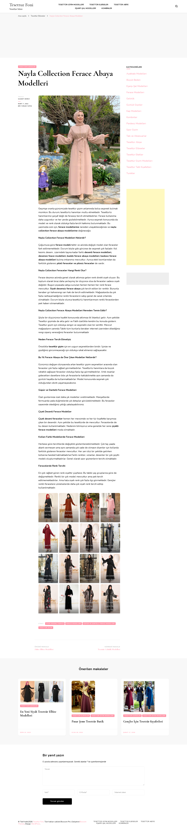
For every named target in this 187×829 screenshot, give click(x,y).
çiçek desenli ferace (55, 623)
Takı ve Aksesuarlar (136, 135)
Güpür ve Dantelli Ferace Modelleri (99, 623)
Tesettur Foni (21, 4)
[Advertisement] (93, 37)
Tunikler (130, 173)
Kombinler (107, 8)
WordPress (35, 824)
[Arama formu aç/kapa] (176, 6)
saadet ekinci (24, 99)
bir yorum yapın (25, 106)
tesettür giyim (45, 628)
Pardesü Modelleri (136, 123)
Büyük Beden (133, 79)
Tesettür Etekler (134, 154)
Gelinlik (130, 98)
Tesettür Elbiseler (98, 4)
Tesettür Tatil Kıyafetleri (138, 167)
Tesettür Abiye (121, 4)
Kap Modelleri (133, 111)
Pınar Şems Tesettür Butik (88, 721)
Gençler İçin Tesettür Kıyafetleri (143, 721)
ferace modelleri (73, 623)
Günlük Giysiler (134, 104)
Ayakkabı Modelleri (136, 73)
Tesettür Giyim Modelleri (71, 4)
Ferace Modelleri (135, 92)
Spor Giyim (132, 129)
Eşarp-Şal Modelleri (85, 8)
